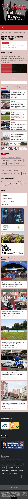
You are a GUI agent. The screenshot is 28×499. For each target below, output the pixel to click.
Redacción (5, 47)
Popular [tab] (9, 87)
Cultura (14, 160)
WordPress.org (6, 204)
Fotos (17, 163)
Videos (24, 173)
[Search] (25, 27)
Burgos (12, 132)
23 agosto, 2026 (11, 286)
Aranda (4, 157)
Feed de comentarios (8, 201)
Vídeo (11, 487)
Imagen (16, 487)
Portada (9, 170)
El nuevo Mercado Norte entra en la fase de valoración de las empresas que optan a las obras (13, 405)
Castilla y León (6, 43)
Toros (18, 173)
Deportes (13, 101)
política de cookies (19, 495)
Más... (3, 170)
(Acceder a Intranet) (6, 429)
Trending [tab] (17, 87)
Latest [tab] (3, 87)
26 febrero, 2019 (11, 47)
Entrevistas (10, 163)
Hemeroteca (14, 166)
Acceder (4, 195)
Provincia (15, 170)
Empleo (4, 163)
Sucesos (13, 111)
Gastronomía (5, 166)
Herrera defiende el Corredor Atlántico (13, 45)
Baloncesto (11, 157)
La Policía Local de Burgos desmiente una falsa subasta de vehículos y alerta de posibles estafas (13, 374)
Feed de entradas (7, 198)
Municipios (21, 166)
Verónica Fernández (6, 316)
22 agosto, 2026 (14, 316)
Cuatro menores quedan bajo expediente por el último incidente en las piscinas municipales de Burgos (17, 116)
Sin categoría (5, 173)
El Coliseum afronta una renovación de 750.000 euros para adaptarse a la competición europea (12, 313)
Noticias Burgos (14, 14)
